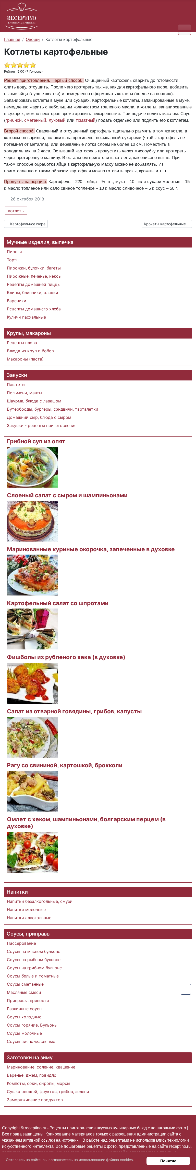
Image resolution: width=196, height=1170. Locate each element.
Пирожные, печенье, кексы (34, 276)
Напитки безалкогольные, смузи (39, 901)
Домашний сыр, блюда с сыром (39, 417)
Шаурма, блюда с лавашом (34, 400)
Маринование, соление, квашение (41, 1067)
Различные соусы (24, 1008)
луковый (57, 120)
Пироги (14, 251)
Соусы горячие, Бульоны (32, 1025)
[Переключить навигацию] (184, 29)
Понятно (168, 1161)
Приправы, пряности (28, 1000)
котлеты (16, 210)
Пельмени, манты (24, 392)
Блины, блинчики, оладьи (32, 292)
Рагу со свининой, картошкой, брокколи (64, 765)
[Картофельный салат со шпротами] (32, 628)
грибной (14, 120)
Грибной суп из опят (36, 441)
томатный (85, 120)
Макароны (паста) (25, 359)
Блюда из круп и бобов (30, 350)
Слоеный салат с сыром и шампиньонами (67, 495)
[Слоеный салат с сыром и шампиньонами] (32, 520)
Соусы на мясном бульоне (33, 951)
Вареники (16, 300)
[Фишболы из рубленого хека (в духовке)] (32, 682)
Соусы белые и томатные (33, 975)
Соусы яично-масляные (31, 1041)
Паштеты (16, 384)
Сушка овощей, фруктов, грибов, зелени (48, 1091)
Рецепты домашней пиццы (33, 284)
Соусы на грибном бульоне (34, 967)
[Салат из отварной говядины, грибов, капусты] (32, 736)
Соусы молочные (24, 1033)
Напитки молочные (26, 909)
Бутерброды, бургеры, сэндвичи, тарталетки (52, 409)
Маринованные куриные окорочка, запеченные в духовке (91, 549)
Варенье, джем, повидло (31, 1075)
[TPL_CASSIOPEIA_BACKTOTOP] (186, 989)
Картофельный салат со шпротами (57, 603)
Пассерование (21, 943)
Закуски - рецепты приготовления (42, 425)
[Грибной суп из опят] (32, 466)
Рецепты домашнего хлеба (34, 308)
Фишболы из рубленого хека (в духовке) (66, 657)
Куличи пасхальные (26, 317)
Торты (13, 259)
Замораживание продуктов (35, 1099)
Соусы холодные (24, 1016)
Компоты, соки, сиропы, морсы (38, 1083)
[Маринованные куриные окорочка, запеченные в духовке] (32, 574)
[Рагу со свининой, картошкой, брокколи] (32, 790)
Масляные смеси (24, 992)
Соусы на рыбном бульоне (33, 959)
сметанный (35, 120)
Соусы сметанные (25, 984)
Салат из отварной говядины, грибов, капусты (74, 711)
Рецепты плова (22, 342)
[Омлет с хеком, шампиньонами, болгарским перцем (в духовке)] (32, 851)
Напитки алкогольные (29, 917)
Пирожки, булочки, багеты (34, 268)
